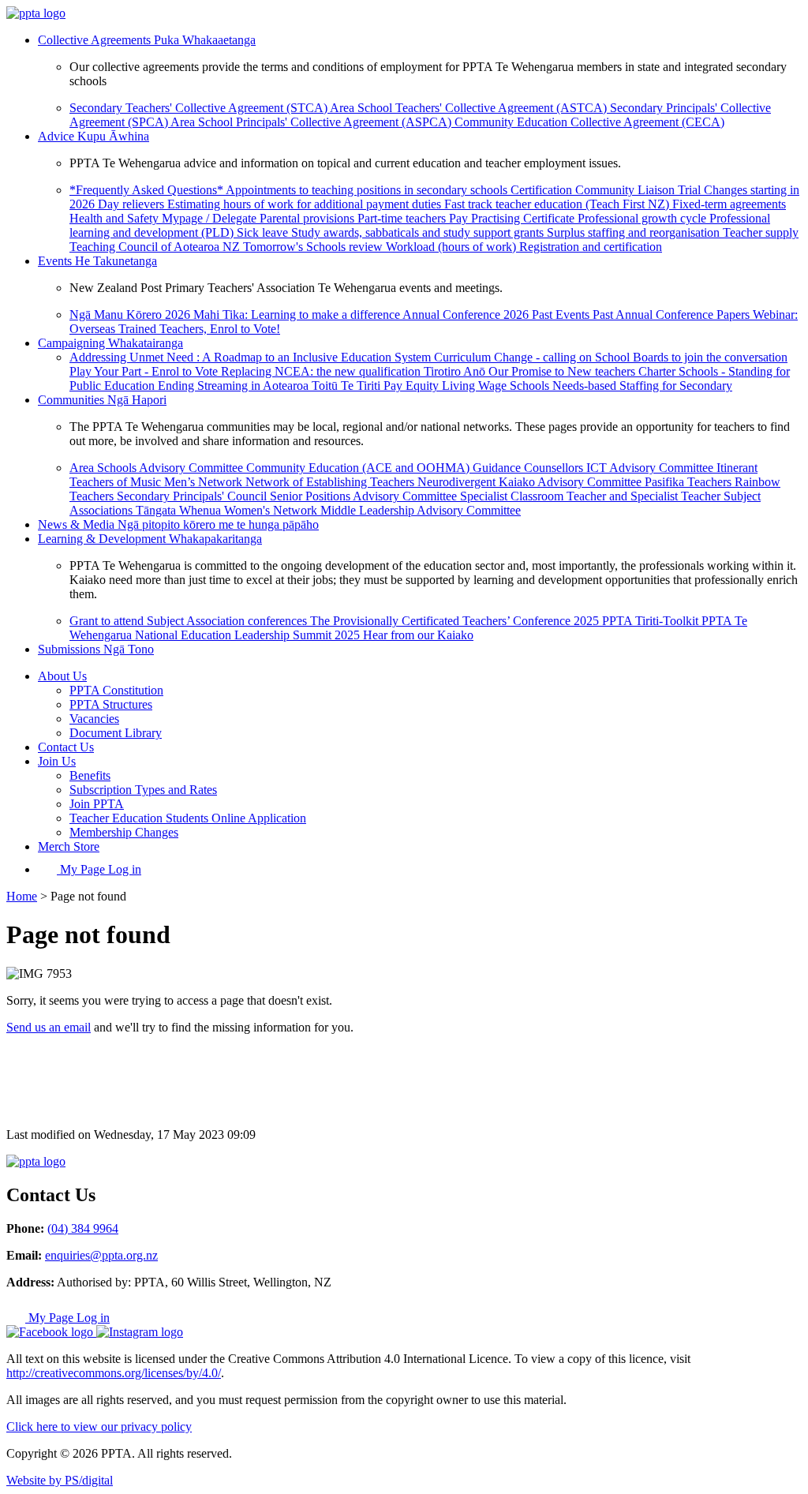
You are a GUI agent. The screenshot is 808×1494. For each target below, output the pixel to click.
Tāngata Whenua (180, 510)
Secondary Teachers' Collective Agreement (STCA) (199, 107)
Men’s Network (204, 482)
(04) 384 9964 (82, 1228)
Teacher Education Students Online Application (187, 818)
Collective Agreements (147, 40)
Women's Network (272, 510)
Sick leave (264, 232)
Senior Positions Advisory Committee (365, 496)
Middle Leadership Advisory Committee (420, 510)
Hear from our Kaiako (418, 635)
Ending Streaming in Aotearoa (235, 385)
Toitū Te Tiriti (347, 385)
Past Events (562, 314)
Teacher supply (761, 232)
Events (97, 261)
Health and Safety (115, 218)
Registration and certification (590, 246)
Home (21, 896)
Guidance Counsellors (529, 467)
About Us (62, 676)
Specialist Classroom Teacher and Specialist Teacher (592, 496)
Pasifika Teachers (690, 482)
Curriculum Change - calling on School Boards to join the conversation (610, 357)
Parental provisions (308, 218)
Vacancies (94, 718)
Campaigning (110, 343)
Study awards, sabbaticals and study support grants (419, 232)
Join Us (57, 761)
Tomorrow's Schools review (314, 246)
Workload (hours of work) (452, 246)
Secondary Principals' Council (193, 496)
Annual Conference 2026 (467, 314)
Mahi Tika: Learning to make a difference (297, 314)
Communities (102, 399)
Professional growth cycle (643, 218)
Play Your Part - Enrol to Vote (145, 371)
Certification (543, 190)
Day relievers (132, 204)
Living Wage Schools (497, 385)
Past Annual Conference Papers (673, 314)
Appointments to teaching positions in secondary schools (368, 190)
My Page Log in (99, 869)
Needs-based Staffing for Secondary (642, 385)
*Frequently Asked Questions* (147, 190)
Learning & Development (150, 538)
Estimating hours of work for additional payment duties (305, 204)
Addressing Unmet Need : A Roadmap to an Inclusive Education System (251, 357)
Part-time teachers (403, 218)
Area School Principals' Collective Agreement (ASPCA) (312, 122)
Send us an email (48, 1027)
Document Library (115, 733)
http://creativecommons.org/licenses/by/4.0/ (113, 1373)
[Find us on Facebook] (51, 1332)
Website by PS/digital (59, 1480)
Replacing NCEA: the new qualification (322, 371)
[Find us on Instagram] (139, 1332)
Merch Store (68, 846)
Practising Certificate (524, 218)
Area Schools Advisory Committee (157, 467)
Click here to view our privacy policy (99, 1426)
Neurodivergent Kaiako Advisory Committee (531, 482)
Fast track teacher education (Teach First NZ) (558, 204)
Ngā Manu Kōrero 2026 (131, 314)
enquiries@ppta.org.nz (101, 1255)
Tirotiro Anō (456, 371)
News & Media (178, 524)
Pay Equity (412, 385)
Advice (93, 136)
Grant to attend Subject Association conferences (189, 620)
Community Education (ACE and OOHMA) (359, 467)
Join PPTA (96, 804)
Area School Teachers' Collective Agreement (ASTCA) (470, 107)
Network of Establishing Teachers (331, 482)
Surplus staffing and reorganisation (635, 232)
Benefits (89, 775)
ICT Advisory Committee (651, 467)
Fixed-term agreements (729, 204)
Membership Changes (123, 832)
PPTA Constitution (116, 690)
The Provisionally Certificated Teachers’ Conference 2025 (456, 620)
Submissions (96, 649)
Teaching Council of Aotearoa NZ (156, 246)
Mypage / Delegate (211, 218)
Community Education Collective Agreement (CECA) (589, 122)
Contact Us (66, 747)
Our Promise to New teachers (563, 371)
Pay (460, 218)
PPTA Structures (110, 704)
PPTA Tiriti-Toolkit (651, 620)
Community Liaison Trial (639, 190)
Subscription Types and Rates (143, 789)
